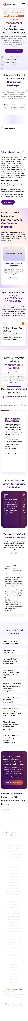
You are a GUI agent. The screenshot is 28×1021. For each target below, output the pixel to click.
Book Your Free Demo (13, 782)
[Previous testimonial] (12, 553)
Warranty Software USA (14, 948)
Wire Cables (14, 873)
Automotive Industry (14, 882)
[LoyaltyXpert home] (9, 4)
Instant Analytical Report (14, 931)
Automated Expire (14, 925)
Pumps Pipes (14, 879)
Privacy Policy (14, 964)
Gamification (14, 902)
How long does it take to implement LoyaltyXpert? (12, 699)
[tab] (9, 405)
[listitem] (11, 509)
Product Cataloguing (14, 928)
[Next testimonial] (16, 553)
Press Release (14, 973)
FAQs (14, 985)
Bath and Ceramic (14, 868)
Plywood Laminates (14, 871)
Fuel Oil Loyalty (14, 885)
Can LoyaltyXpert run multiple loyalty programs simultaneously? (10, 739)
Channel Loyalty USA (14, 945)
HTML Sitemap (14, 982)
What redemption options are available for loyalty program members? (12, 725)
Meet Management (14, 860)
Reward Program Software (14, 854)
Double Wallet (14, 922)
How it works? (14, 976)
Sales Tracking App (14, 848)
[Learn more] (23, 323)
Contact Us (14, 958)
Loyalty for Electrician (14, 891)
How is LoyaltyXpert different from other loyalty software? (10, 661)
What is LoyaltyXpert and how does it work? (11, 642)
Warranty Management (14, 851)
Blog (14, 970)
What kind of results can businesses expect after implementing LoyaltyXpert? (12, 687)
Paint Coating (14, 876)
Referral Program (14, 905)
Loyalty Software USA (14, 939)
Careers (14, 961)
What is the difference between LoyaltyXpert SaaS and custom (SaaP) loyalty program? (12, 711)
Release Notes (14, 979)
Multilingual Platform (14, 919)
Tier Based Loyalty (14, 914)
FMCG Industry (14, 888)
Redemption (14, 911)
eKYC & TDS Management (14, 908)
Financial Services (14, 894)
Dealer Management (14, 857)
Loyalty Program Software (14, 845)
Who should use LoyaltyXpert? (9, 651)
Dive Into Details (10, 449)
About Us (14, 955)
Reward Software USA (14, 942)
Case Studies (14, 967)
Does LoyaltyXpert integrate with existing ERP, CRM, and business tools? (11, 673)
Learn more (8, 202)
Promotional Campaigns (14, 916)
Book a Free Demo (14, 51)
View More (6, 810)
